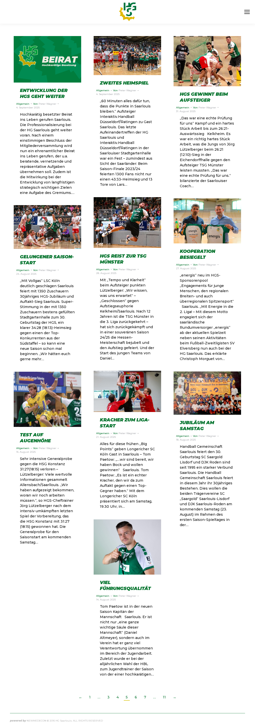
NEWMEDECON (36, 720)
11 (164, 697)
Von (44, 103)
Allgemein (22, 103)
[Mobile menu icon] (247, 12)
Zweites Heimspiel (124, 83)
